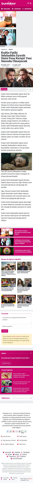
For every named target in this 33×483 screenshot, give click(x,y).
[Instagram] (16, 431)
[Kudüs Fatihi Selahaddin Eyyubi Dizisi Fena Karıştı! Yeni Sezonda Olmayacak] (16, 77)
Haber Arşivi (22, 444)
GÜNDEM (17, 9)
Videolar (15, 477)
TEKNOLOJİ (12, 456)
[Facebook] (7, 431)
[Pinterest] (13, 431)
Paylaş (5, 89)
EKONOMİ (27, 9)
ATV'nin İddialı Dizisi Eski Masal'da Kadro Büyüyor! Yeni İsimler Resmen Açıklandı (23, 290)
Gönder (4, 331)
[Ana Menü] (30, 3)
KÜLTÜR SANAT (17, 458)
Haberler (4, 49)
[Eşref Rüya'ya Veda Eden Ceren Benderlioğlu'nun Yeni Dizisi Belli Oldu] (8, 282)
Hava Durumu (6, 436)
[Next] (22, 431)
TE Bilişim (29, 478)
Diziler (11, 49)
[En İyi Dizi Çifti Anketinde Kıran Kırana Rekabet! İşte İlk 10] (8, 299)
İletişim (5, 479)
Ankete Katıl (6, 363)
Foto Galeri (5, 477)
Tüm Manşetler (23, 440)
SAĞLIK (24, 454)
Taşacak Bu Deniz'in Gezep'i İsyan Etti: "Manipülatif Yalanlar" (24, 306)
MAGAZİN (6, 9)
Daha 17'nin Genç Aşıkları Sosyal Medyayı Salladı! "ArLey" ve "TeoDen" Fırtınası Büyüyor (8, 273)
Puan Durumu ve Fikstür (9, 440)
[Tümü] (31, 353)
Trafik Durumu (23, 436)
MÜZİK (10, 454)
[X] (10, 431)
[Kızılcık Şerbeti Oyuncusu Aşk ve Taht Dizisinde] (24, 266)
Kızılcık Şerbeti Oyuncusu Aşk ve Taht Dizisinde (23, 272)
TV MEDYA (22, 456)
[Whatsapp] (25, 431)
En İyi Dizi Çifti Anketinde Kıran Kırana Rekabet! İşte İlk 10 (8, 306)
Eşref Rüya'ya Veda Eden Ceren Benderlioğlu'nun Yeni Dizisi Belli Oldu (7, 289)
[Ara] (28, 3)
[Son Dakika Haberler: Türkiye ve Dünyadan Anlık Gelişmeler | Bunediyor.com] (8, 3)
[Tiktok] (19, 431)
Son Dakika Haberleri (8, 444)
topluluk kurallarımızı (17, 336)
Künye (13, 479)
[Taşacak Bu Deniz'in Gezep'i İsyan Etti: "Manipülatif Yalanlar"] (24, 299)
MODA (17, 454)
